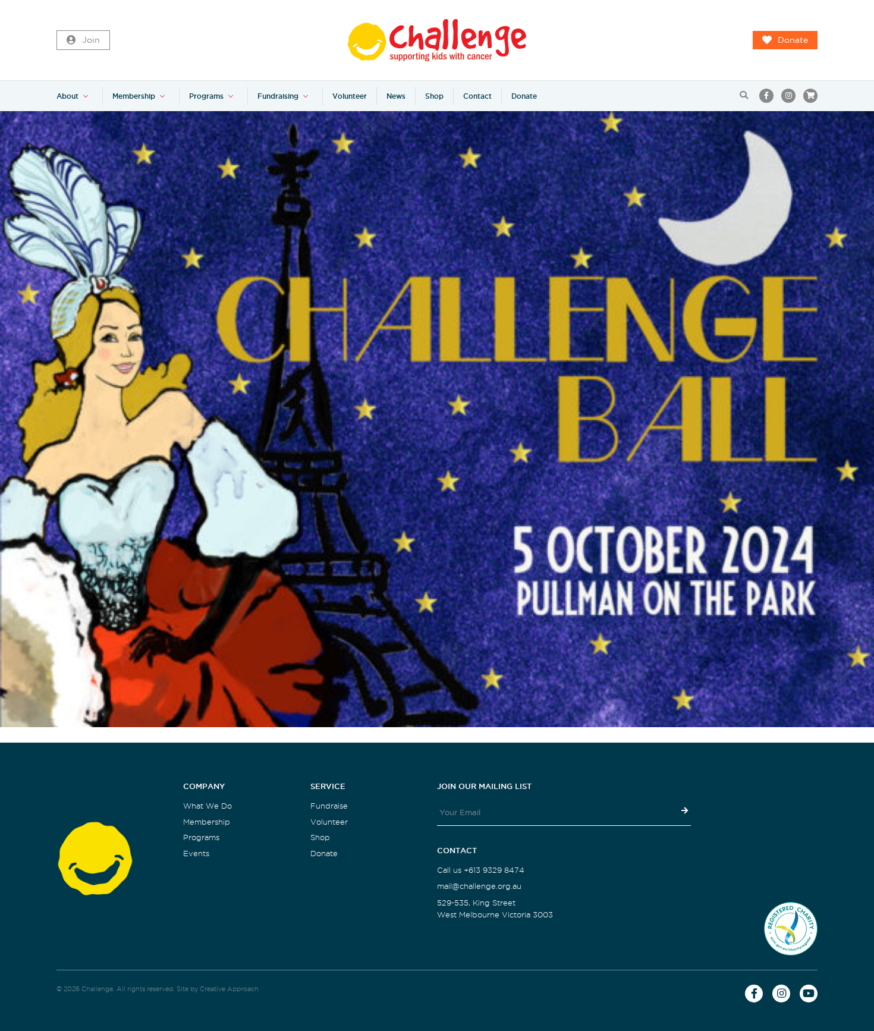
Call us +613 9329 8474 (480, 870)
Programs (206, 96)
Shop (434, 96)
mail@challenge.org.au (479, 886)
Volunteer (349, 96)
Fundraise (329, 806)
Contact (477, 96)
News (395, 96)
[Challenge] (437, 40)
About (67, 96)
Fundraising (277, 96)
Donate (793, 40)
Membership (133, 96)
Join (91, 40)
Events (196, 853)
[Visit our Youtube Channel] (809, 993)
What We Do (207, 806)
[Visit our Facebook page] (766, 96)
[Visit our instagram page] (788, 96)
